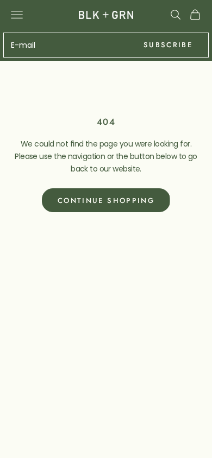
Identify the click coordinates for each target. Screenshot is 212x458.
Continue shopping (106, 200)
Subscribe (168, 45)
